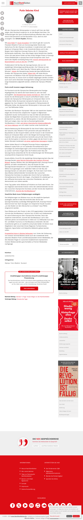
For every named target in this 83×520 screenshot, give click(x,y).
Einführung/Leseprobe (64, 344)
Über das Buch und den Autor (66, 400)
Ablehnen (69, 516)
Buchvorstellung (63, 293)
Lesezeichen (62, 340)
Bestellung (61, 351)
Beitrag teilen (2, 13)
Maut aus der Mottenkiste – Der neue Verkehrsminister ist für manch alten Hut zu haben (68, 140)
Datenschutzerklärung (28, 489)
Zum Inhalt (62, 404)
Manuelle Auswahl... (55, 516)
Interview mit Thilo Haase (65, 44)
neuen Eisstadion (23, 43)
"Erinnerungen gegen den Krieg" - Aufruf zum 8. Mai (68, 11)
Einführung (62, 407)
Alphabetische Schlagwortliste (68, 214)
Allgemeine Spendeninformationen (53, 472)
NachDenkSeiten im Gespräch (68, 95)
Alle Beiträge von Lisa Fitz (65, 83)
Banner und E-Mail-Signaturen (27, 480)
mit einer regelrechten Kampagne (35, 141)
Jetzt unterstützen (70, 2)
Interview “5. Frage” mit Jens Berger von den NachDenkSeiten (32, 296)
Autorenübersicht (68, 252)
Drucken (2, 18)
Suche (80, 3)
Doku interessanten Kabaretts (66, 183)
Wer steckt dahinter (27, 471)
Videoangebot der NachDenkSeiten (67, 115)
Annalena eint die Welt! (64, 156)
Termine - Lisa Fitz (63, 87)
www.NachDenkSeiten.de (19, 516)
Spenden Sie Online (52, 479)
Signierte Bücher (63, 354)
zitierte (14, 71)
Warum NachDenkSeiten (28, 468)
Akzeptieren (76, 516)
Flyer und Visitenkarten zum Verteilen (68, 204)
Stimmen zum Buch (64, 347)
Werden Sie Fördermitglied (54, 476)
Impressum (24, 486)
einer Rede (11, 43)
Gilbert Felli (32, 73)
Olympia (7, 263)
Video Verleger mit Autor (65, 411)
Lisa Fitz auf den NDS (68, 68)
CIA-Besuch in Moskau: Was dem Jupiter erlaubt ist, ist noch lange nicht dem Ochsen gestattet (67, 147)
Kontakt (23, 483)
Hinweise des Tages (22, 299)
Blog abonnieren (68, 61)
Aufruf (60, 34)
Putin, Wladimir (15, 263)
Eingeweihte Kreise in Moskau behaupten (19, 233)
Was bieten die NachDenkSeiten (68, 21)
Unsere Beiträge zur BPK (65, 228)
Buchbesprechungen (64, 414)
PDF (2, 23)
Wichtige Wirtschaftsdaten (65, 195)
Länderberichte (9, 256)
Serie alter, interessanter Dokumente (68, 179)
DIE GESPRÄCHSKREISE (46, 439)
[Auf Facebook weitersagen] (2, 30)
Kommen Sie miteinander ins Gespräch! (45, 442)
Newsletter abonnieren (68, 53)
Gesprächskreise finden (49, 446)
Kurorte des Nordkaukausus (25, 191)
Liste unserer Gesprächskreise (66, 41)
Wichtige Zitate (62, 192)
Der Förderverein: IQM (53, 468)
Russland (24, 263)
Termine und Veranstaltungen (66, 37)
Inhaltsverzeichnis (63, 337)
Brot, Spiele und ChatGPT (65, 153)
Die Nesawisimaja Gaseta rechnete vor (27, 95)
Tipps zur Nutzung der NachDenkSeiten (28, 475)
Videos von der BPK (64, 232)
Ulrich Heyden (33, 26)
